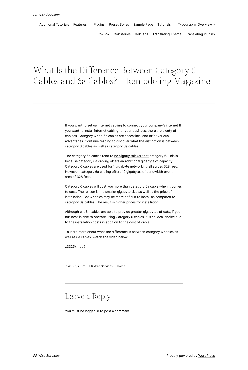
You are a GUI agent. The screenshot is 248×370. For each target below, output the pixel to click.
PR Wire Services (46, 15)
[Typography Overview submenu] (214, 25)
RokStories (122, 34)
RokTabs (141, 34)
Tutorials (164, 24)
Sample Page (143, 24)
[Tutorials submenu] (173, 25)
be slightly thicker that (131, 156)
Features (80, 24)
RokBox (103, 34)
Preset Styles (119, 24)
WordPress (206, 355)
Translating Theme (167, 34)
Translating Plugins (200, 34)
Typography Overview (195, 24)
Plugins (99, 24)
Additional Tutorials (54, 24)
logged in (92, 311)
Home (121, 266)
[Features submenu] (89, 25)
